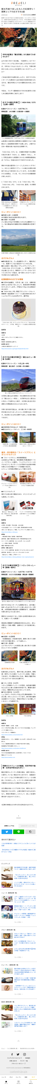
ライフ (33, 1077)
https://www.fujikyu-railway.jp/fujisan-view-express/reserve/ (17, 557)
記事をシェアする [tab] (9, 826)
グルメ (11, 1077)
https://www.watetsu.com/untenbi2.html (12, 734)
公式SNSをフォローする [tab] (28, 826)
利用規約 (27, 1058)
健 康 (26, 1077)
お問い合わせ (13, 1061)
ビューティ (18, 1077)
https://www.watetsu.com (8, 757)
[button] (30, 832)
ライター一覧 (24, 1061)
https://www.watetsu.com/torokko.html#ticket (13, 748)
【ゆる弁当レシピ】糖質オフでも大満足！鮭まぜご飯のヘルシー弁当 (18, 851)
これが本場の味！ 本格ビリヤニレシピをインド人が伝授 (18, 845)
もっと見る (18, 922)
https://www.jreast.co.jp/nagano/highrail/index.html (14, 348)
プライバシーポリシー (17, 1063)
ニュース (4, 1077)
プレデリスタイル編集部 (29, 14)
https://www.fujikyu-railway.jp (9, 532)
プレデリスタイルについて (14, 1058)
